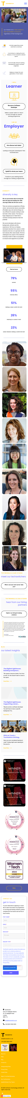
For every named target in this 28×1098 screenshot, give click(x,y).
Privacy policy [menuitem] (4, 1069)
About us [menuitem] (3, 1053)
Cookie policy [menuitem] (4, 1072)
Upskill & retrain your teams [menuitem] (8, 1082)
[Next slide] (24, 629)
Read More (6, 681)
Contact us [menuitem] (3, 1062)
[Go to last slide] (3, 629)
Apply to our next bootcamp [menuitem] (8, 1076)
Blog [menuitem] (2, 1059)
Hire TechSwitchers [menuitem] (5, 1079)
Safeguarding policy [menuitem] (6, 1066)
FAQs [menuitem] (2, 1056)
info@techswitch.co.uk (11, 1020)
